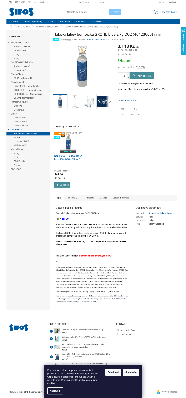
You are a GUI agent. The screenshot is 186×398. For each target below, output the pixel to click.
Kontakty (99, 2)
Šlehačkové (19, 110)
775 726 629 (126, 334)
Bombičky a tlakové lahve (25, 133)
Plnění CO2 (16, 169)
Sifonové (18, 106)
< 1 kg (16, 153)
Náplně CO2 (19, 137)
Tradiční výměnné (22, 46)
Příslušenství (19, 145)
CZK (160, 2)
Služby (17, 165)
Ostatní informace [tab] (121, 198)
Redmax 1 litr (20, 117)
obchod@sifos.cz (128, 330)
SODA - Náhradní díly (23, 78)
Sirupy (14, 114)
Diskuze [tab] (103, 198)
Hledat (115, 12)
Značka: (117, 39)
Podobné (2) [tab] (72, 198)
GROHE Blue (16, 129)
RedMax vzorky (21, 125)
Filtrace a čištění (21, 141)
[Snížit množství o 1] (128, 77)
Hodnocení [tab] (89, 198)
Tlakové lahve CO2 (19, 149)
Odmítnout (113, 372)
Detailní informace (126, 100)
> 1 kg (16, 157)
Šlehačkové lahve (18, 82)
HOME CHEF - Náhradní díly (26, 86)
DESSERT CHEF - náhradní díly (27, 90)
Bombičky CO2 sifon (20, 42)
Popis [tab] (58, 198)
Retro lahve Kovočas (20, 102)
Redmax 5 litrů (20, 121)
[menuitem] (13, 21)
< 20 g (16, 54)
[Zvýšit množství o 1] (128, 74)
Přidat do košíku (144, 76)
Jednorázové (20, 50)
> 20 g (16, 58)
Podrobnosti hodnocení (98, 39)
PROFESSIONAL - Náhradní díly (28, 94)
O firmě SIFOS (82, 2)
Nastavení (55, 390)
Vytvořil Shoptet (169, 392)
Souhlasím (131, 372)
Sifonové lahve (17, 74)
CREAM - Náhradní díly (24, 98)
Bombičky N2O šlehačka (22, 62)
